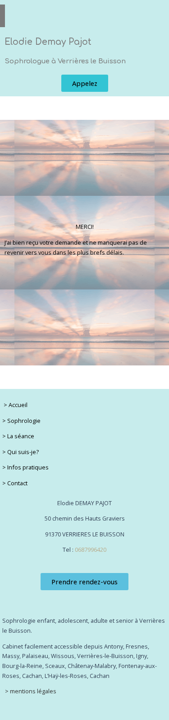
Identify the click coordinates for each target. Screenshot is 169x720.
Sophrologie (24, 421)
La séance (20, 436)
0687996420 (90, 549)
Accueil (18, 405)
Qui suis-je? (23, 452)
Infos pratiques (28, 467)
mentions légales (32, 691)
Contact (17, 483)
